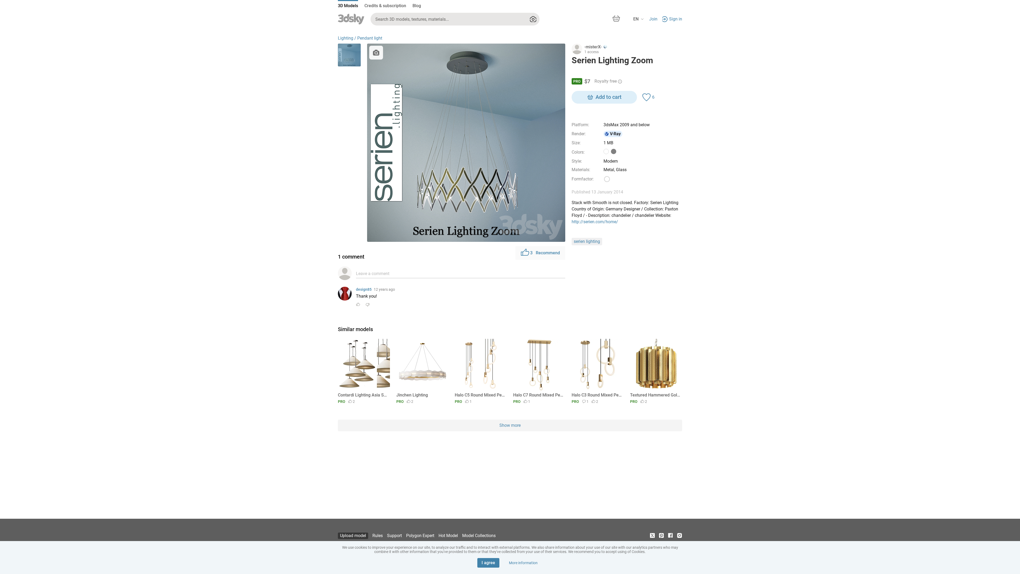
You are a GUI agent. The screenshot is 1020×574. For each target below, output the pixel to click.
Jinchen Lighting (412, 395)
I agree (488, 562)
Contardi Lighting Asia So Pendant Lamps (363, 395)
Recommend (545, 252)
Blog (417, 5)
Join (653, 19)
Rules (377, 535)
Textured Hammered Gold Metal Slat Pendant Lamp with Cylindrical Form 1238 (655, 395)
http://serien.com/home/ (595, 221)
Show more (510, 425)
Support (394, 535)
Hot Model (448, 535)
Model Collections (479, 535)
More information (523, 563)
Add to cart (609, 97)
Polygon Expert (420, 535)
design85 (364, 289)
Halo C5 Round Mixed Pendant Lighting (480, 395)
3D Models (348, 5)
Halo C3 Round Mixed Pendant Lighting (597, 395)
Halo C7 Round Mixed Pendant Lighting (538, 395)
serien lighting (587, 241)
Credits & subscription (385, 5)
